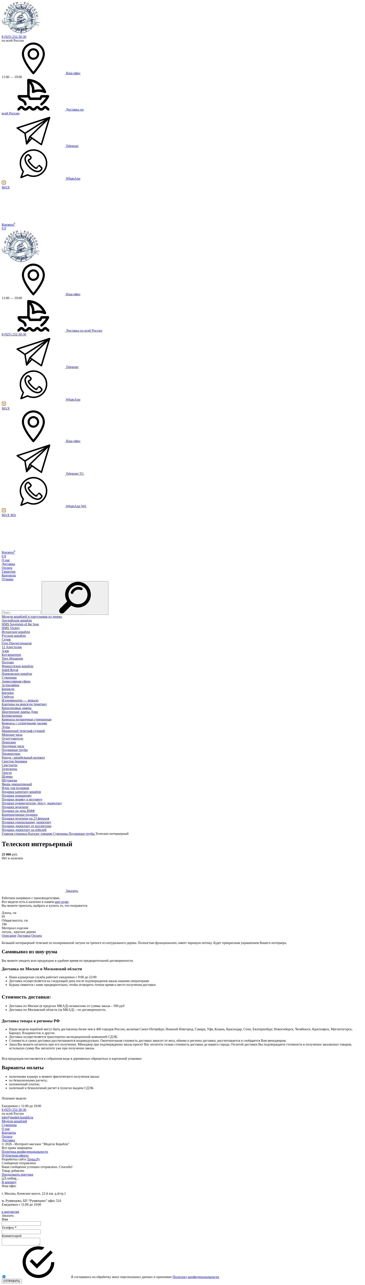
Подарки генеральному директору (26, 822)
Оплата (7, 568)
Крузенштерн (11, 654)
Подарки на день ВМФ (18, 811)
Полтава (8, 662)
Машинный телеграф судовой (23, 731)
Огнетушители (12, 738)
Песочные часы (13, 746)
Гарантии (8, 571)
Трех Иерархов (12, 658)
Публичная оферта (15, 1155)
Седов (6, 639)
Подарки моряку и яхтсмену (22, 799)
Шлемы (7, 776)
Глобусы (8, 696)
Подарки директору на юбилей (24, 830)
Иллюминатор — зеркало (20, 700)
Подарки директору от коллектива (26, 826)
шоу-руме (61, 902)
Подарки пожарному (17, 795)
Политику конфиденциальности (196, 1277)
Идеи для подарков (15, 788)
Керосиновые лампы (16, 708)
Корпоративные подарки (20, 814)
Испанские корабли (16, 632)
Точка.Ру (33, 1159)
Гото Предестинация (16, 643)
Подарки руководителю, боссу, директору (32, 803)
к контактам (10, 1211)
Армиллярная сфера (16, 681)
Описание (9, 935)
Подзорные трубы (15, 750)
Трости (7, 773)
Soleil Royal (10, 670)
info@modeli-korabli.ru (17, 1117)
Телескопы (9, 769)
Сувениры (9, 677)
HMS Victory (11, 628)
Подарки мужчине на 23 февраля (25, 818)
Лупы (6, 727)
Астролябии (10, 685)
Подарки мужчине (15, 807)
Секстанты (9, 765)
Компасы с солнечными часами (24, 723)
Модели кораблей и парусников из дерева (32, 616)
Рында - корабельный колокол (23, 757)
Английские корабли (17, 620)
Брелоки (8, 693)
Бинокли (8, 689)
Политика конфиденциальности (25, 1151)
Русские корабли (14, 635)
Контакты (9, 575)
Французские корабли (17, 666)
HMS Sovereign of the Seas (20, 624)
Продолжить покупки (17, 1174)
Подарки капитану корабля (21, 792)
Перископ (9, 742)
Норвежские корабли (17, 674)
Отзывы (7, 579)
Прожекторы (11, 753)
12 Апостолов (12, 647)
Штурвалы (9, 780)
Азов (5, 651)
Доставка (8, 564)
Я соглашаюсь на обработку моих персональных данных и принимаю (144, 1277)
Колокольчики (12, 715)
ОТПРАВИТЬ (11, 1281)
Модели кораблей (14, 1121)
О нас (6, 560)
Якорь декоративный (17, 784)
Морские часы (12, 734)
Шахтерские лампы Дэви (20, 712)
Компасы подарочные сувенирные (27, 719)
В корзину (9, 1182)
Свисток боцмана (14, 761)
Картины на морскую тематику (24, 704)
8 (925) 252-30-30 (14, 37)
